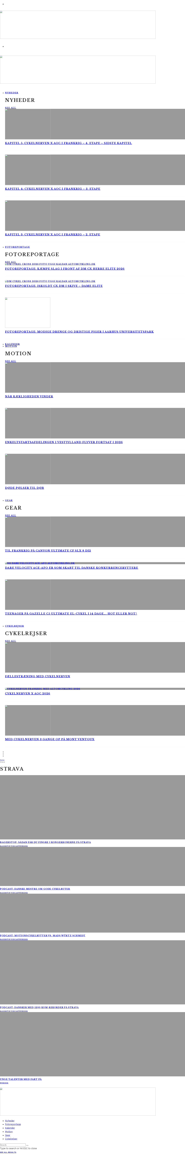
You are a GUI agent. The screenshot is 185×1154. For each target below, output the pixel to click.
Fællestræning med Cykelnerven (37, 676)
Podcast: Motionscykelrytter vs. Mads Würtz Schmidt (42, 935)
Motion (11, 346)
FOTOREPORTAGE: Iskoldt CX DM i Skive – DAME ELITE (54, 285)
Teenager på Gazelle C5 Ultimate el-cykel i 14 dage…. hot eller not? (71, 613)
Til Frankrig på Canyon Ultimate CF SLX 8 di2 (48, 550)
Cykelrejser (14, 626)
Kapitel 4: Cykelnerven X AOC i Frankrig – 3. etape (52, 188)
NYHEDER (23, 846)
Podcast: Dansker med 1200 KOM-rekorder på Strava (39, 1007)
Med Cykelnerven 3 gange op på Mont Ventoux (50, 739)
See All (10, 108)
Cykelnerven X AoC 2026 (27, 693)
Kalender (10, 1128)
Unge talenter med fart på (21, 1079)
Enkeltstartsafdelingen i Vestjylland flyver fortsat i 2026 (64, 442)
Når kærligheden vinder (29, 396)
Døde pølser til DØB (24, 487)
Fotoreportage (17, 247)
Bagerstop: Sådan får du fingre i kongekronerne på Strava (45, 842)
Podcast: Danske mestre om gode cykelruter (35, 889)
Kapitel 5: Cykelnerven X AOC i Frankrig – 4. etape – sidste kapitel (68, 143)
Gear (9, 500)
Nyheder (11, 93)
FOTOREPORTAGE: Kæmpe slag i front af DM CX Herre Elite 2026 (65, 268)
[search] (27, 1145)
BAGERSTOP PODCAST (9, 846)
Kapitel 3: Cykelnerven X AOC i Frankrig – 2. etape (52, 234)
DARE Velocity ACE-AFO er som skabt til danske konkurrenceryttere (71, 567)
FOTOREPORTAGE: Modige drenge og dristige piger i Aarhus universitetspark (79, 331)
